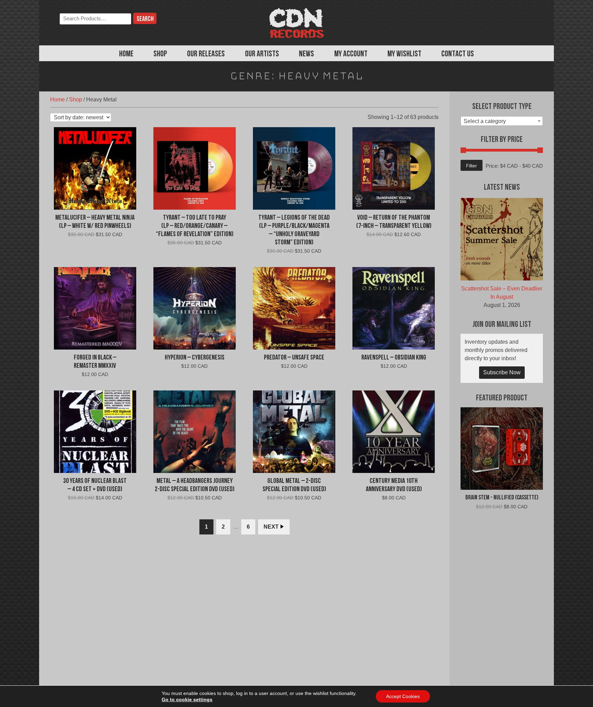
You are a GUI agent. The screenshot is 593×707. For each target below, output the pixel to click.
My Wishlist (404, 54)
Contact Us (457, 54)
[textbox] (502, 121)
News (306, 54)
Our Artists (262, 54)
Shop (160, 54)
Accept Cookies (403, 696)
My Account (351, 54)
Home (126, 54)
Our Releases (206, 54)
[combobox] (502, 121)
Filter (471, 165)
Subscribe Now (502, 372)
